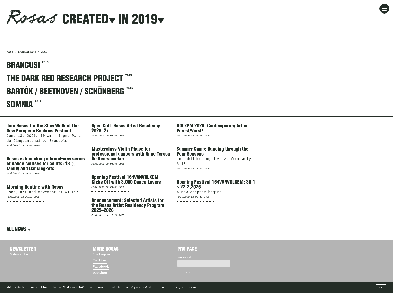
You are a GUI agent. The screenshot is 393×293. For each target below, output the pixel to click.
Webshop (100, 273)
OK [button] (381, 287)
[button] (384, 9)
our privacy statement (179, 287)
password (184, 257)
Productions (27, 52)
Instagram (102, 254)
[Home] (32, 17)
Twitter (100, 261)
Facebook (101, 267)
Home (10, 52)
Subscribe (19, 254)
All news (16, 229)
